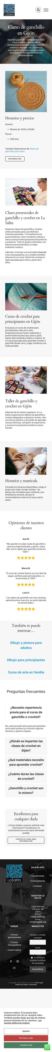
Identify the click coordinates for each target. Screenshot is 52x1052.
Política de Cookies (21, 984)
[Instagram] (17, 961)
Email (37, 947)
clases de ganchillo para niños (22, 150)
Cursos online (14, 950)
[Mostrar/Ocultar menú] (46, 9)
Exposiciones (37, 876)
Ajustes (26, 1031)
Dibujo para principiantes (26, 660)
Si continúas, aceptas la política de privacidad (38, 960)
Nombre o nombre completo (38, 936)
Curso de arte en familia (26, 672)
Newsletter (33, 984)
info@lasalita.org (38, 922)
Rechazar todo (26, 1038)
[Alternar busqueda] (38, 9)
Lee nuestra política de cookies (23, 1022)
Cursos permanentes (14, 936)
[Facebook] (11, 961)
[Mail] (14, 967)
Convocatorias (38, 881)
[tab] (26, 712)
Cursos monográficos (14, 943)
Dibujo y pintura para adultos (26, 645)
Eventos (38, 886)
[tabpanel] (26, 730)
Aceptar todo (26, 1045)
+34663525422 (37, 916)
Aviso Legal (39, 983)
